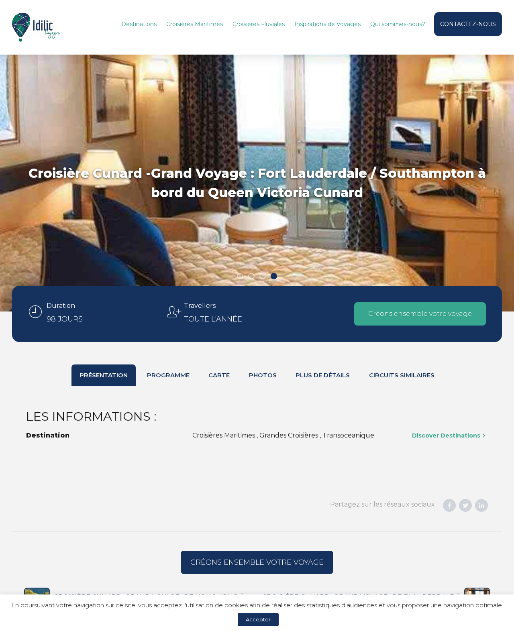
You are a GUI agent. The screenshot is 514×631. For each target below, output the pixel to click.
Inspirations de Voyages (327, 24)
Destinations (139, 24)
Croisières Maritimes (194, 24)
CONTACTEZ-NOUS (468, 24)
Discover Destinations (446, 435)
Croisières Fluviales (259, 24)
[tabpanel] (257, 183)
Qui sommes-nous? (397, 24)
